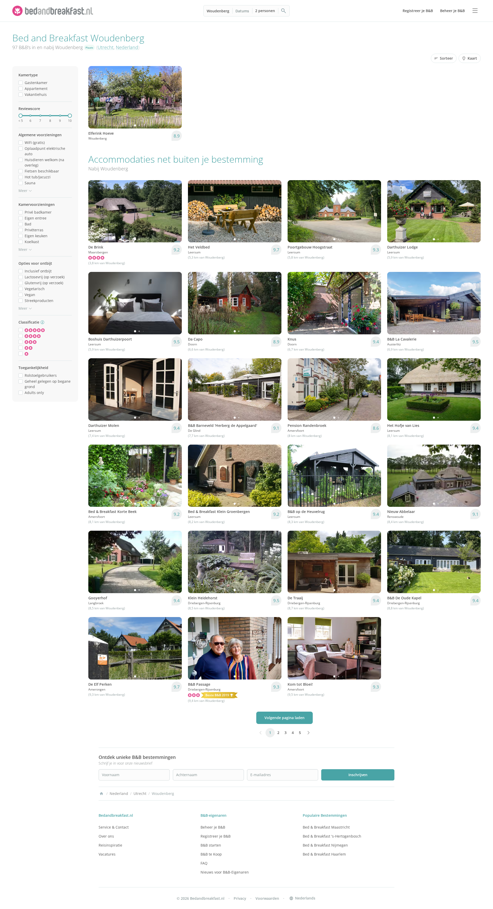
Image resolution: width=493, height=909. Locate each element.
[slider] (20, 116)
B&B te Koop (211, 854)
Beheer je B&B (213, 827)
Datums (242, 10)
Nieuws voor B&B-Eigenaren (225, 872)
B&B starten (211, 845)
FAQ (204, 863)
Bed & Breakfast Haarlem (324, 854)
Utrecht (105, 47)
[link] (53, 10)
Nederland (127, 47)
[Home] (101, 793)
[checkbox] (20, 82)
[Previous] (95, 97)
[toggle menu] (475, 10)
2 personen (265, 10)
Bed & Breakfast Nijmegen (325, 845)
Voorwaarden (267, 898)
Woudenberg (218, 10)
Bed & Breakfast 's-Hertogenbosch (332, 836)
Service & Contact (114, 827)
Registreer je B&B (216, 836)
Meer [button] (22, 190)
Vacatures (107, 854)
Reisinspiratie (110, 845)
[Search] (283, 10)
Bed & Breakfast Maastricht (326, 827)
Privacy (240, 898)
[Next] (174, 97)
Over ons (106, 836)
